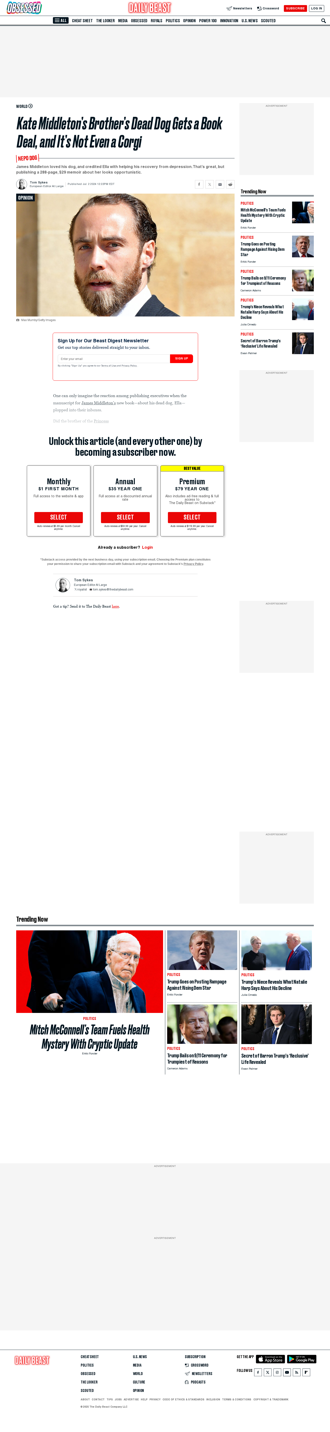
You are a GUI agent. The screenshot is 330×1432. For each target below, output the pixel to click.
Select (58, 517)
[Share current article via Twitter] (209, 184)
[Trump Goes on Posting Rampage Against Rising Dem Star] (303, 256)
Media (123, 21)
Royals (156, 21)
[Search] (323, 20)
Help (144, 1399)
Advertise (131, 1399)
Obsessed (139, 21)
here (115, 606)
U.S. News (250, 21)
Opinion (189, 21)
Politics (173, 21)
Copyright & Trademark (271, 1399)
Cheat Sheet (82, 21)
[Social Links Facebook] (258, 1373)
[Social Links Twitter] (268, 1373)
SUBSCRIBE (295, 8)
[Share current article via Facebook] (199, 184)
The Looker (105, 21)
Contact (98, 1399)
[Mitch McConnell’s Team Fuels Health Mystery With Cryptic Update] (303, 222)
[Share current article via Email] (220, 184)
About (85, 1399)
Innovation (229, 21)
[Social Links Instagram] (277, 1373)
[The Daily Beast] (150, 8)
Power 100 (208, 21)
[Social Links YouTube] (287, 1373)
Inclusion (213, 1399)
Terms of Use (109, 366)
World (138, 1374)
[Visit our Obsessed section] (39, 8)
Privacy (155, 1399)
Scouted (268, 21)
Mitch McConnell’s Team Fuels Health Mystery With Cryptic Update (90, 1037)
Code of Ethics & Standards (183, 1399)
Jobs (118, 1399)
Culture (139, 1382)
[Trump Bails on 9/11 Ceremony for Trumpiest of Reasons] (303, 290)
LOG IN (316, 8)
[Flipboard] (306, 1373)
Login (147, 547)
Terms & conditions (236, 1399)
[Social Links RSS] (297, 1373)
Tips (110, 1399)
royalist (82, 589)
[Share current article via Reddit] (230, 184)
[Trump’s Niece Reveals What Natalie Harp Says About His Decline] (303, 319)
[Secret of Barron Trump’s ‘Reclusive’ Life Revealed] (303, 353)
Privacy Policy (129, 366)
